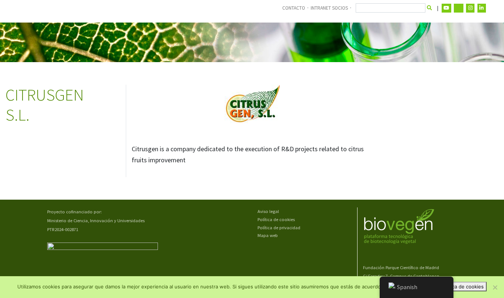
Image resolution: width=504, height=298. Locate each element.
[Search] (429, 8)
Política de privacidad (279, 227)
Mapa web (268, 235)
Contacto (293, 8)
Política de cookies (276, 219)
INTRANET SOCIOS (329, 8)
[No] (494, 287)
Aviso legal (268, 211)
